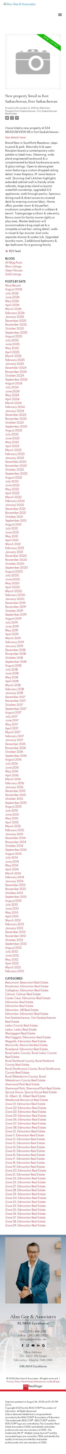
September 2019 (16, 614)
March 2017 (13, 732)
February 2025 (15, 360)
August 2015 (13, 806)
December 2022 (15, 462)
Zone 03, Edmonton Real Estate (25, 1112)
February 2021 (14, 548)
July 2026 (12, 293)
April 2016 (12, 775)
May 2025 (12, 348)
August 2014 (13, 854)
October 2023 (14, 422)
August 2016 (13, 759)
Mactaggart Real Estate (20, 1033)
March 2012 (13, 967)
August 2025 (13, 336)
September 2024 (16, 379)
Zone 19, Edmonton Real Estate (25, 1167)
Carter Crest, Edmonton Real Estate (27, 998)
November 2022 (16, 466)
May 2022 (12, 489)
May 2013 (11, 912)
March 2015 (13, 826)
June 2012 (12, 955)
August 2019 (13, 618)
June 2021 (12, 532)
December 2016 (15, 744)
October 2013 (14, 893)
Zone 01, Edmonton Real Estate (25, 1104)
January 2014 (14, 881)
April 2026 (12, 305)
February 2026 (15, 313)
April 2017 (11, 728)
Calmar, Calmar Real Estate (23, 994)
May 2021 (11, 536)
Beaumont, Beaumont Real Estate (26, 982)
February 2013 (14, 924)
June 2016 (12, 767)
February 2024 (15, 407)
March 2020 (13, 591)
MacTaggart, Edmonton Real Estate (28, 1037)
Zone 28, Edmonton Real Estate (25, 1190)
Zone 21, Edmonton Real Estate (25, 1174)
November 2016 (15, 748)
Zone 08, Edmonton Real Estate (25, 1127)
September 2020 (16, 567)
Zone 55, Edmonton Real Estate (25, 1210)
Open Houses (14, 270)
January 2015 (14, 834)
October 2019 (14, 611)
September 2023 (16, 426)
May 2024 (12, 395)
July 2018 (11, 669)
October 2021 (14, 517)
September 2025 (16, 332)
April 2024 (12, 399)
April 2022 (12, 493)
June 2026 (12, 297)
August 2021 (13, 524)
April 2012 (12, 963)
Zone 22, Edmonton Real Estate (25, 1178)
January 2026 (14, 317)
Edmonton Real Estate (19, 1002)
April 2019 (12, 634)
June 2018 (12, 673)
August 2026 (13, 289)
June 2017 (12, 720)
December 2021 (15, 509)
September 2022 (16, 473)
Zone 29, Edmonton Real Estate (25, 1194)
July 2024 (12, 387)
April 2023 (12, 446)
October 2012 (14, 940)
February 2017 (14, 736)
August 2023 (13, 430)
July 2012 (11, 951)
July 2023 (12, 434)
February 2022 (15, 501)
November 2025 (16, 324)
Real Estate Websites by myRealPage (41, 1382)
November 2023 (16, 419)
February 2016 (14, 783)
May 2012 (11, 959)
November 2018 (15, 654)
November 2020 (16, 560)
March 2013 (13, 920)
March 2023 (13, 450)
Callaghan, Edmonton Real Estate (26, 990)
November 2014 (15, 842)
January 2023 (14, 458)
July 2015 (11, 810)
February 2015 (14, 830)
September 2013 (16, 897)
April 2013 (12, 916)
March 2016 (13, 779)
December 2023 (15, 415)
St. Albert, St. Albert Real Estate (25, 1096)
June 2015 (12, 814)
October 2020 (14, 564)
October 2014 (14, 846)
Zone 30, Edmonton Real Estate (25, 1198)
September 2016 (16, 756)
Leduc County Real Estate (21, 1025)
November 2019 (15, 607)
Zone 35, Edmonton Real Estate (25, 1202)
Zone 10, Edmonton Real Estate (25, 1131)
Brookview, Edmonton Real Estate (26, 986)
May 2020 (12, 583)
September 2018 (15, 662)
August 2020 (14, 571)
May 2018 (11, 677)
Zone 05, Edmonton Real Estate (25, 1116)
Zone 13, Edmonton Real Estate (25, 1143)
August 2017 (13, 712)
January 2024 (14, 411)
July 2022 (12, 481)
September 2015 (16, 803)
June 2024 (12, 391)
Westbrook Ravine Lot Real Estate (26, 1100)
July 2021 (11, 528)
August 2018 (13, 665)
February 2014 (14, 877)
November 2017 (15, 701)
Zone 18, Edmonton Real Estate (25, 1163)
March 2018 (13, 685)
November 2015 (15, 795)
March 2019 (13, 638)
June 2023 (12, 438)
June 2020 (12, 579)
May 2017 (11, 724)
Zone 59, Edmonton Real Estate (25, 1225)
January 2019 (14, 646)
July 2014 (11, 857)
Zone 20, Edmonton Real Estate (25, 1170)
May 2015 (11, 818)
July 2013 (11, 904)
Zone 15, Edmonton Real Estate (25, 1151)
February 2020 (15, 595)
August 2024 (13, 383)
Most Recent (13, 285)
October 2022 (14, 469)
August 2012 (13, 948)
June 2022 (12, 485)
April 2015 (12, 822)
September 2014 (16, 850)
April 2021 (12, 540)
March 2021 (13, 544)
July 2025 (12, 340)
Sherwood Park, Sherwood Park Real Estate (32, 1088)
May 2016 (11, 771)
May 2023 (12, 442)
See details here (15, 137)
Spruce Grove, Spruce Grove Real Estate (31, 1092)
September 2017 (15, 709)
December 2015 (15, 791)
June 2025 (12, 344)
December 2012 (15, 932)
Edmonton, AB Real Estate (21, 1010)
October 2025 (14, 328)
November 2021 (15, 513)
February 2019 (14, 642)
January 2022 (14, 505)
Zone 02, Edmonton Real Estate (25, 1108)
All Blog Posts (13, 262)
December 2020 (16, 556)
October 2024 (14, 375)
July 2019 (11, 622)
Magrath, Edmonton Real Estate (25, 1041)
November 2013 (15, 889)
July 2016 (11, 763)
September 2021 (16, 520)
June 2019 (12, 626)
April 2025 (12, 352)
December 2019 (15, 603)
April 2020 (12, 587)
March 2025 (13, 356)
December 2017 (15, 697)
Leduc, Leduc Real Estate (21, 1029)
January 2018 (14, 693)
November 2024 (16, 372)
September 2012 (16, 944)
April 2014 (12, 869)
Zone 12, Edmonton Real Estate (25, 1139)
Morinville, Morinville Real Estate (26, 1045)
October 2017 (14, 705)
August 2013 (13, 901)
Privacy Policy (13, 1382)
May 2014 (11, 865)
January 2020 (14, 599)
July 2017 (11, 716)
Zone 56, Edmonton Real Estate (25, 1214)
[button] (22, 1345)
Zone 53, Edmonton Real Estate (25, 1206)
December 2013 (15, 885)
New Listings (13, 266)
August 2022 (13, 477)
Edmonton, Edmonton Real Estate (26, 1014)
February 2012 (14, 971)
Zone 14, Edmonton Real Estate (25, 1147)
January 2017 (14, 740)
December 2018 (15, 650)
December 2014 (15, 838)
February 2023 (15, 454)
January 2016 (14, 787)
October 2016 (14, 752)
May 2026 (12, 301)
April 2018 (11, 681)
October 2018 (14, 658)
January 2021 (14, 552)
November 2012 (15, 936)
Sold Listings (13, 274)
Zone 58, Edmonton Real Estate (25, 1221)
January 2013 (14, 928)
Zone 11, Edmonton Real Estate (24, 1135)
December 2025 (15, 321)
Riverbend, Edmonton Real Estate (26, 1049)
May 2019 (11, 630)
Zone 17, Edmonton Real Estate (25, 1159)
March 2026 (13, 309)
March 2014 (13, 873)
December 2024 (15, 368)
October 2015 (14, 799)
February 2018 (14, 689)
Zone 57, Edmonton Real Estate (25, 1217)
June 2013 (12, 908)
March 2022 (13, 497)
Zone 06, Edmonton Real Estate (25, 1119)
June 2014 (12, 861)
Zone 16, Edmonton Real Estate (25, 1155)
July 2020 (12, 575)
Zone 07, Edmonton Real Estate (25, 1123)
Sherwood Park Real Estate (22, 1084)
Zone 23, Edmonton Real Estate (25, 1182)
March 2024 (13, 403)
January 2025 (14, 364)
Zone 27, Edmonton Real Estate (25, 1186)
